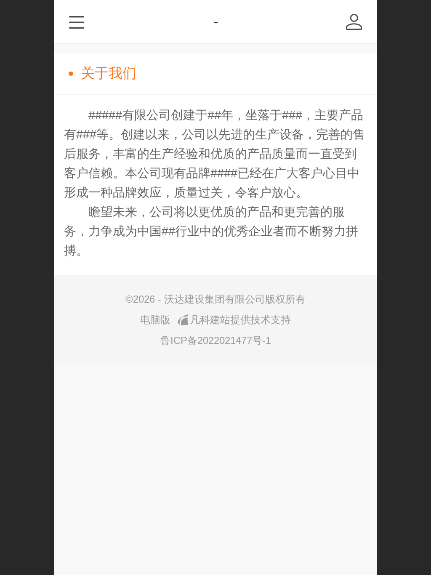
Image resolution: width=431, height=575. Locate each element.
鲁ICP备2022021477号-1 (215, 340)
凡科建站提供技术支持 (240, 319)
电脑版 (155, 319)
